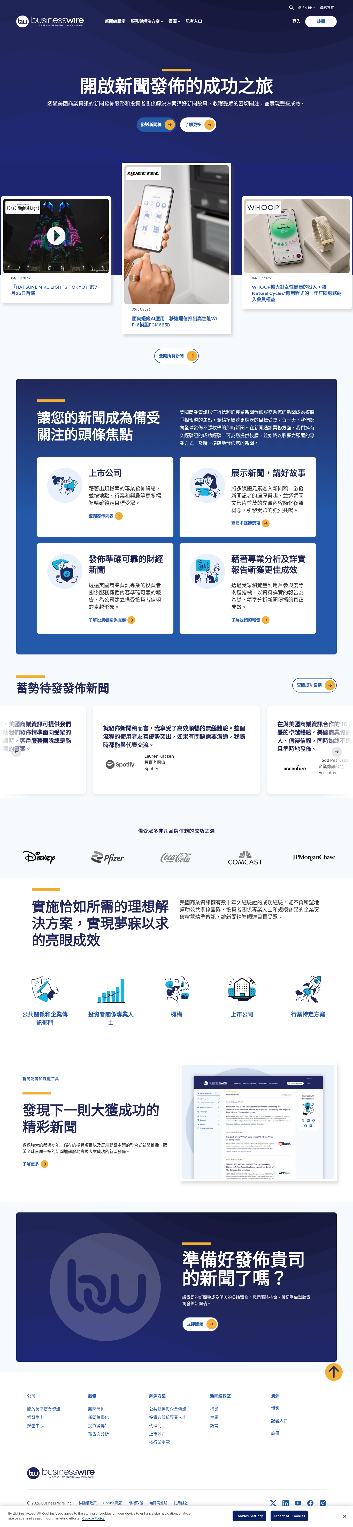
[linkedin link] (285, 1503)
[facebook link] (310, 1503)
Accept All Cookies (289, 1516)
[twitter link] (273, 1503)
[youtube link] (298, 1503)
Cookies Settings (249, 1516)
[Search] (291, 7)
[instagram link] (323, 1503)
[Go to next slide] (337, 752)
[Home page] (50, 21)
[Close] (344, 1516)
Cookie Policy (93, 1518)
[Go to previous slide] (16, 752)
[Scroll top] (334, 1372)
